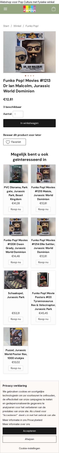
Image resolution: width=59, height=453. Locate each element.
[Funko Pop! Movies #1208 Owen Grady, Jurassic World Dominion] (15, 227)
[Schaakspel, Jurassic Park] (15, 280)
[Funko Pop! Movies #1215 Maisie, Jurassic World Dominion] (43, 174)
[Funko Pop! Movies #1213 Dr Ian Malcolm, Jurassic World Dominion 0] (29, 52)
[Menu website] (5, 9)
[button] (29, 9)
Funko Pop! (32, 26)
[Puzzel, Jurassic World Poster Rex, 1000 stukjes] (15, 336)
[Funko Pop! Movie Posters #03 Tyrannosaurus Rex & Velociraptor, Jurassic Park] (43, 280)
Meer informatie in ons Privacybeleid (22, 420)
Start (6, 26)
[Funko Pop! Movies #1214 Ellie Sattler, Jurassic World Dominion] (43, 227)
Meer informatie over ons (16, 424)
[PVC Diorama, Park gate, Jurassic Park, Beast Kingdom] (15, 174)
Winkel (17, 26)
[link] (29, 447)
